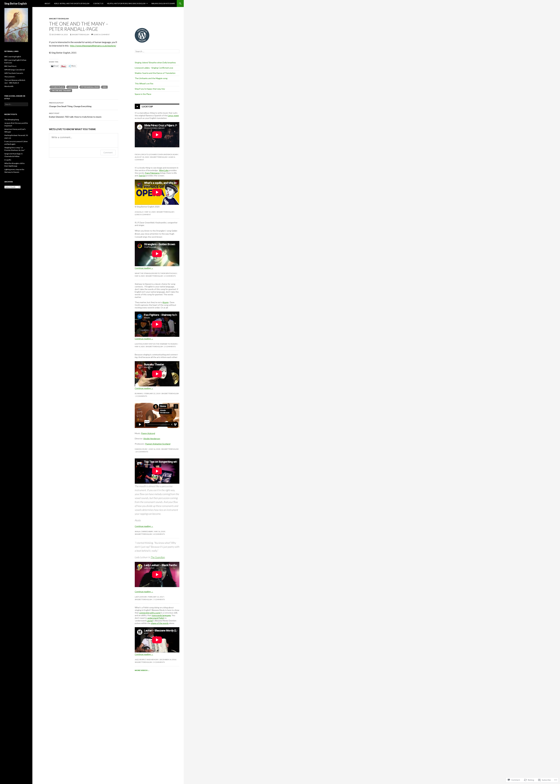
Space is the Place (143, 94)
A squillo (139, 212)
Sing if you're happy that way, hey (150, 89)
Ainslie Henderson (151, 438)
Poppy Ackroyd (148, 433)
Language (72, 87)
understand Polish (155, 618)
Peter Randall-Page (90, 87)
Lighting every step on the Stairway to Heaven (156, 344)
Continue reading (144, 268)
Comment (108, 152)
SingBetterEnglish (80, 34)
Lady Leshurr (141, 597)
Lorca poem (173, 115)
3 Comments (159, 662)
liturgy (165, 302)
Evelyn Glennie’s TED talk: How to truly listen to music (75, 115)
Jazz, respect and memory (147, 659)
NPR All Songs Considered (14, 70)
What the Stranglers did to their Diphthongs (156, 273)
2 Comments (170, 276)
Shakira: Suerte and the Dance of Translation (155, 73)
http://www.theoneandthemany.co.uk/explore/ (93, 45)
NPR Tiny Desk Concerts (13, 73)
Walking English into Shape (163, 3)
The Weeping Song (11, 119)
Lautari (150, 620)
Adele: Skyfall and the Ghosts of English (71, 3)
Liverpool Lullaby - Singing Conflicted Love (154, 68)
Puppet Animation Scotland (157, 444)
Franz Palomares (152, 173)
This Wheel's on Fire (144, 83)
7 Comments (159, 599)
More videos (142, 670)
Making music (141, 449)
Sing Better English (15, 3)
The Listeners (9, 77)
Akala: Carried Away (144, 531)
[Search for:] (157, 51)
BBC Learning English (12, 56)
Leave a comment (102, 34)
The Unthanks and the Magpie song (151, 78)
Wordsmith (8, 86)
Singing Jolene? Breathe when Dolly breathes (155, 62)
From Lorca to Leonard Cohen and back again (156, 154)
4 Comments (159, 534)
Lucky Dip (147, 106)
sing (105, 87)
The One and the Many (61, 90)
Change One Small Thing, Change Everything (70, 104)
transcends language (161, 615)
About (47, 3)
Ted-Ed (142, 175)
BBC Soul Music (10, 66)
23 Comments (142, 452)
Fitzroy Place (57, 87)
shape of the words (160, 623)
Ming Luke (163, 170)
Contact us (98, 3)
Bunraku (139, 393)
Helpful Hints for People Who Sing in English (126, 3)
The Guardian (158, 557)
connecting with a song (149, 612)
